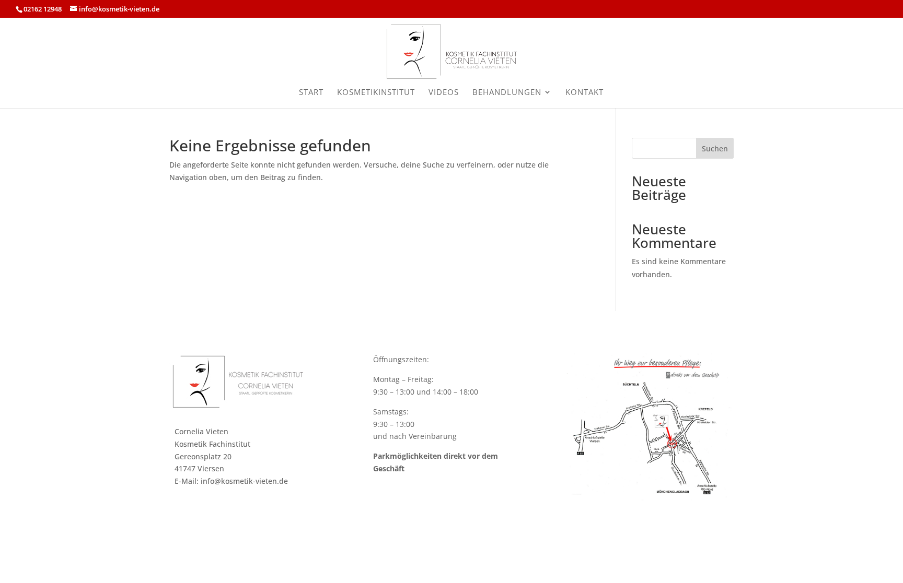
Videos (444, 92)
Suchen (715, 148)
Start (311, 92)
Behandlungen (506, 92)
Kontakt (584, 92)
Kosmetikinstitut (376, 92)
